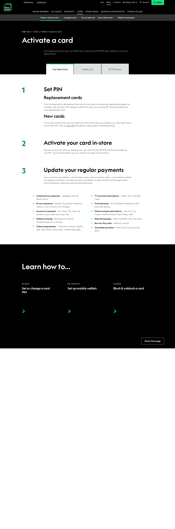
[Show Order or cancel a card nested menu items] (60, 17)
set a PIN (71, 125)
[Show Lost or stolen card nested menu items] (114, 17)
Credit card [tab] (87, 69)
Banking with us (130, 2)
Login (159, 2)
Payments (69, 11)
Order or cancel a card (51, 31)
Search (146, 2)
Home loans (91, 11)
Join (102, 2)
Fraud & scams (135, 11)
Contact (117, 2)
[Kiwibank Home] (8, 13)
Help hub (26, 31)
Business (41, 2)
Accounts (56, 11)
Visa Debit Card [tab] (60, 69)
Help (108, 2)
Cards (80, 11)
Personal (29, 2)
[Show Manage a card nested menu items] (78, 17)
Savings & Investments (113, 11)
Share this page (153, 341)
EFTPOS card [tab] (115, 69)
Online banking (40, 11)
